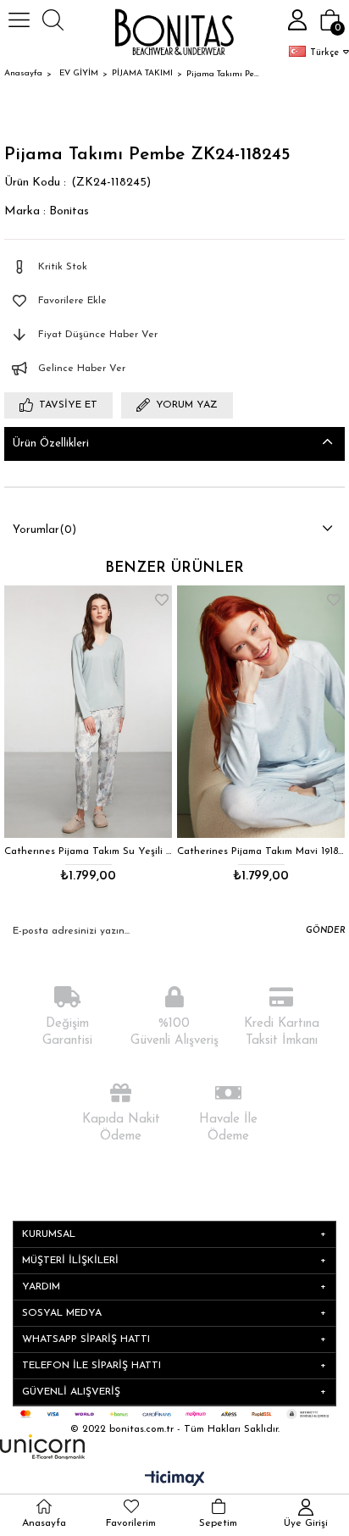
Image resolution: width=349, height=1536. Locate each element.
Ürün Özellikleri (51, 443)
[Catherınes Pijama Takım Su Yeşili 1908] (88, 711)
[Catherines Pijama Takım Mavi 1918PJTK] (261, 711)
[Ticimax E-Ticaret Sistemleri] (175, 1480)
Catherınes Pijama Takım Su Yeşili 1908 (88, 851)
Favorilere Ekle (162, 600)
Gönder (326, 930)
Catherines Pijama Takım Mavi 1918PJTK (261, 851)
